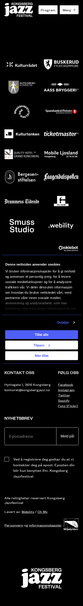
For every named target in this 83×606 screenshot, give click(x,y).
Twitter (64, 395)
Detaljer (63, 322)
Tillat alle (41, 334)
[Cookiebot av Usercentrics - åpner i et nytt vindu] (59, 249)
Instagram (66, 389)
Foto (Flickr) (68, 405)
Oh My (42, 511)
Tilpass (38, 345)
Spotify (63, 400)
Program (48, 10)
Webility (27, 511)
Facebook (65, 384)
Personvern (13, 525)
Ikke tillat (41, 355)
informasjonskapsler (45, 525)
